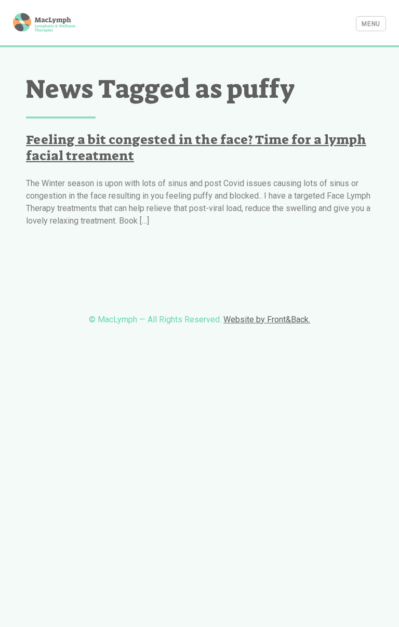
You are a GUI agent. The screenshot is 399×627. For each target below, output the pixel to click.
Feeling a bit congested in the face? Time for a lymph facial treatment (196, 147)
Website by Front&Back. (266, 319)
